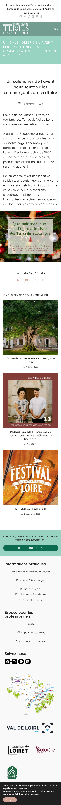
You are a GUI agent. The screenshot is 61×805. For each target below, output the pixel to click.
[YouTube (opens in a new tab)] (37, 16)
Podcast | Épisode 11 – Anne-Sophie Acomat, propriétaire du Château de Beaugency (30, 435)
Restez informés (30, 548)
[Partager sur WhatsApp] (35, 280)
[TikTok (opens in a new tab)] (41, 16)
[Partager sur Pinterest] (43, 280)
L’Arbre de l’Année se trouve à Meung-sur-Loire (30, 360)
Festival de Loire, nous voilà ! (30, 508)
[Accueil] (4, 55)
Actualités (14, 55)
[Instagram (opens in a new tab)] (29, 16)
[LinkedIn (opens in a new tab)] (33, 16)
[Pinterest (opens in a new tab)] (25, 16)
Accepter (10, 800)
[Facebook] (8, 661)
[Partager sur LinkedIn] (26, 280)
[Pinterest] (21, 661)
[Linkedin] (28, 661)
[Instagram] (14, 661)
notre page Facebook (24, 143)
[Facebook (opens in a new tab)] (20, 16)
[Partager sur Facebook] (18, 280)
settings (35, 794)
